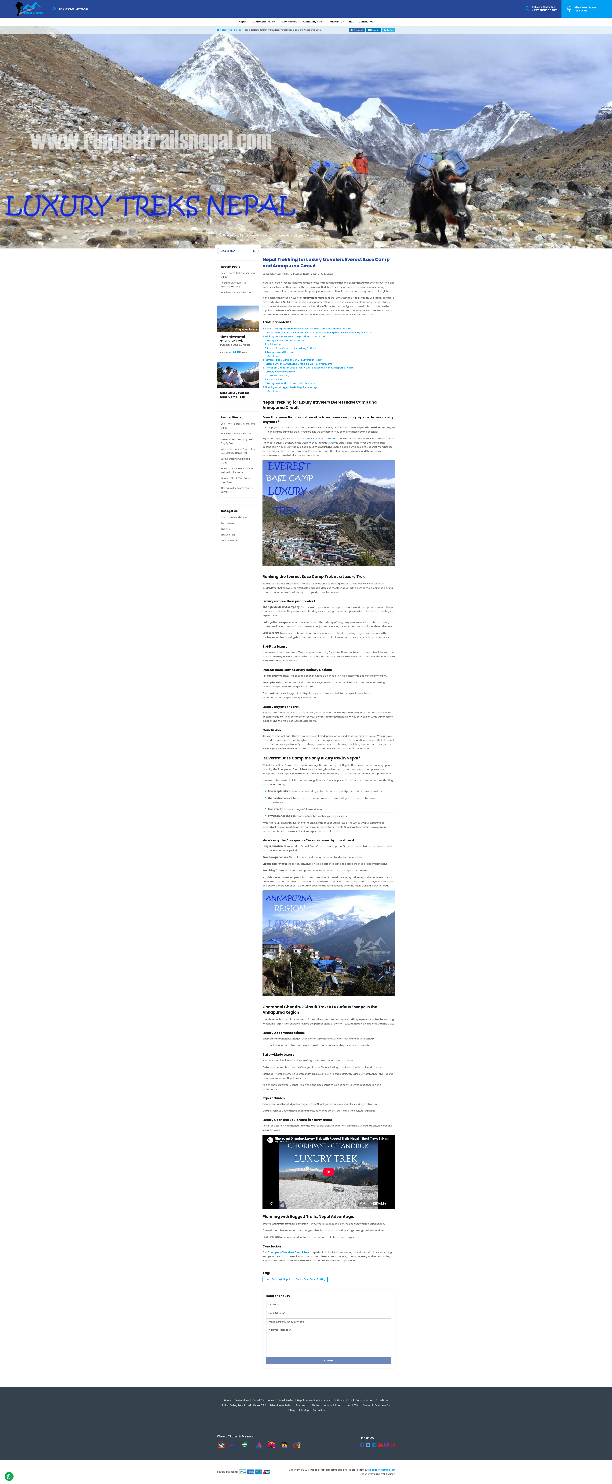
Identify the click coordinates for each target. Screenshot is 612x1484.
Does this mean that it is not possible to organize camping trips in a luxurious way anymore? (319, 332)
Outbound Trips (262, 21)
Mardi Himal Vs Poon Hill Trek (236, 292)
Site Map (304, 1410)
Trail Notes (302, 1405)
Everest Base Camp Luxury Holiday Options (291, 348)
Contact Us (365, 21)
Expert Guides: (275, 379)
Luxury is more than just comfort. (285, 340)
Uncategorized (229, 540)
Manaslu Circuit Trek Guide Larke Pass (235, 480)
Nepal (242, 21)
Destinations (242, 1400)
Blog (351, 21)
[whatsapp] (9, 1477)
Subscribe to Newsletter (381, 1469)
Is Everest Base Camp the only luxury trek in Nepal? (294, 359)
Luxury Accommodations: (281, 371)
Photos (316, 1405)
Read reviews (342, 1405)
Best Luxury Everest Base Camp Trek (234, 395)
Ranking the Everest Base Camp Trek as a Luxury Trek (295, 336)
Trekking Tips (228, 534)
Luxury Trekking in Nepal (277, 1279)
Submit (328, 1360)
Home (227, 1400)
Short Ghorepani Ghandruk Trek (232, 339)
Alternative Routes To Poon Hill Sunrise (237, 490)
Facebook (358, 30)
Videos (328, 1405)
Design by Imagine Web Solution (377, 1474)
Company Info (312, 21)
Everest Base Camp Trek (323, 438)
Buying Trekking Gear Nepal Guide (235, 460)
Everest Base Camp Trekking (310, 1279)
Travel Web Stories (263, 1400)
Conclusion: (273, 391)
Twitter (390, 30)
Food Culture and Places (234, 517)
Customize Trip (383, 1405)
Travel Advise (228, 523)
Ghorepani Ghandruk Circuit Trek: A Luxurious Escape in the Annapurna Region (309, 367)
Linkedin (375, 30)
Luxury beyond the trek (280, 352)
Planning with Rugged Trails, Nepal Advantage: (291, 387)
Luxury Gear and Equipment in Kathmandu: (291, 383)
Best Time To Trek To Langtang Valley (238, 275)
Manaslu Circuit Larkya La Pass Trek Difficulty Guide (237, 470)
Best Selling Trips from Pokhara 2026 (245, 1405)
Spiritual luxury (275, 344)
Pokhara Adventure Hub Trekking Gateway (233, 284)
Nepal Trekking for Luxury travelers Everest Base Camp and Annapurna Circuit (309, 328)
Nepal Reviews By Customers (313, 1400)
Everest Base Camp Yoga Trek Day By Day (237, 441)
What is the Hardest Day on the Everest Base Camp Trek (238, 451)
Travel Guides (288, 21)
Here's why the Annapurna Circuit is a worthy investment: (299, 363)
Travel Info (335, 21)
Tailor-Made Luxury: (278, 375)
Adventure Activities (281, 1405)
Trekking (225, 529)
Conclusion (273, 356)
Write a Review (362, 1405)
